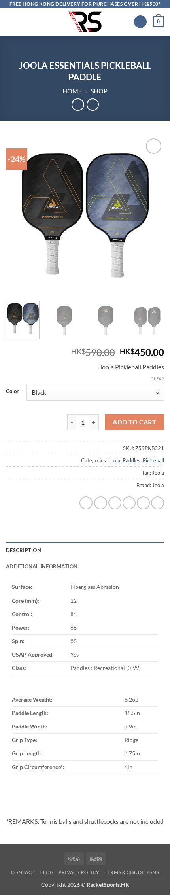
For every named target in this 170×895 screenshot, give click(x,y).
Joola (114, 460)
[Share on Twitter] (114, 502)
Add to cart (134, 422)
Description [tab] (23, 550)
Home (72, 91)
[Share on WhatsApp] (86, 502)
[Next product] (78, 104)
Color (12, 391)
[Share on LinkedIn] (157, 502)
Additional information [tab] (42, 566)
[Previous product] (93, 104)
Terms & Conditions (131, 872)
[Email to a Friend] (129, 502)
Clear (157, 378)
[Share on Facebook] (100, 502)
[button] (10, 21)
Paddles (131, 460)
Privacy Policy (79, 872)
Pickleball (153, 460)
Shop (99, 91)
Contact (23, 872)
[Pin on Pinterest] (143, 502)
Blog (46, 872)
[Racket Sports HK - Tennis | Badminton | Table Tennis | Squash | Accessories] (85, 22)
